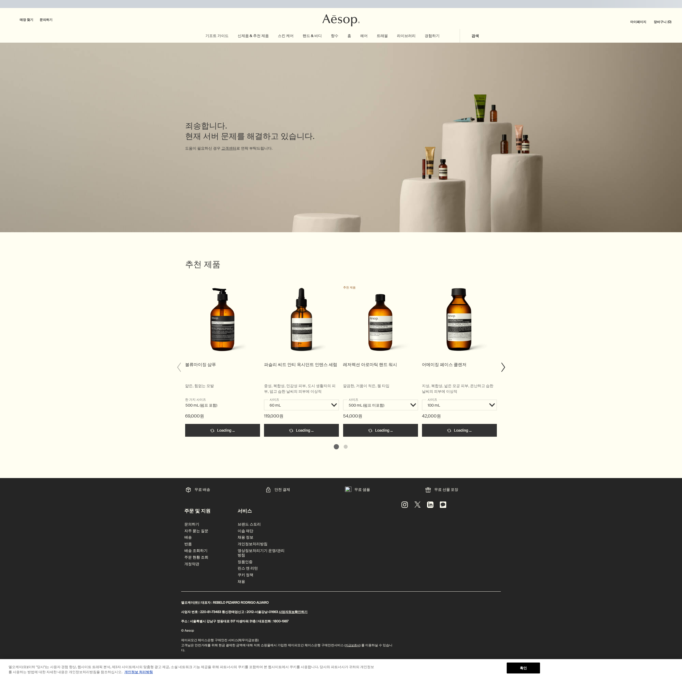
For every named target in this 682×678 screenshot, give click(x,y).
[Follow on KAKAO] (443, 505)
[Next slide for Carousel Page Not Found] (503, 367)
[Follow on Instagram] (404, 505)
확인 (523, 668)
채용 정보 (245, 537)
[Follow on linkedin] (430, 505)
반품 (188, 544)
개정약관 (191, 564)
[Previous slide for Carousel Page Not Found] (178, 367)
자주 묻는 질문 (196, 531)
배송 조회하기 (196, 550)
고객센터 (228, 148)
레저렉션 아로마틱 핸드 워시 (370, 364)
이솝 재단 (245, 531)
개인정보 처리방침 (138, 672)
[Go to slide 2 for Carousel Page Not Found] (345, 446)
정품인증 (245, 562)
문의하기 (46, 20)
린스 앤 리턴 (248, 568)
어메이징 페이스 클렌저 (444, 364)
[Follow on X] (417, 505)
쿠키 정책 (245, 575)
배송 (188, 537)
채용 (241, 581)
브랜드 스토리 (249, 524)
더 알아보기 (222, 322)
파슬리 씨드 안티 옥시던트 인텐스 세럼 (300, 364)
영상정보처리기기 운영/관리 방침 (261, 552)
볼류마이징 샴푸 (200, 364)
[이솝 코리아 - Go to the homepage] (341, 20)
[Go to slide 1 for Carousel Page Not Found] (336, 446)
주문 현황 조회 (196, 557)
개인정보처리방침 (252, 544)
